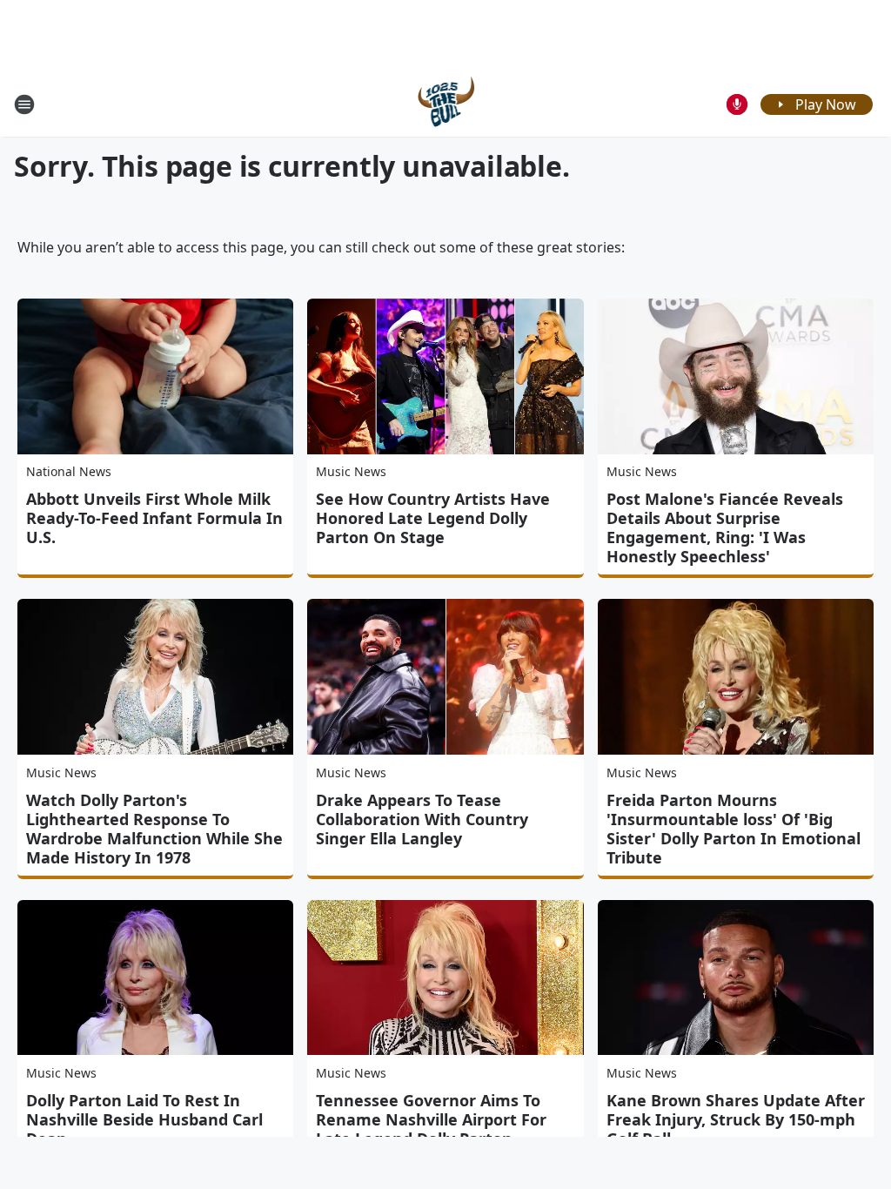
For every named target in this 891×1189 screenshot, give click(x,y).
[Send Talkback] (737, 104)
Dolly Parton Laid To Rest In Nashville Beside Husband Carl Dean (144, 1119)
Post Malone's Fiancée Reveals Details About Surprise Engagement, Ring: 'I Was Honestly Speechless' (724, 527)
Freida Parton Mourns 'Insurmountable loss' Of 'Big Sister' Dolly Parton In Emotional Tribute (733, 828)
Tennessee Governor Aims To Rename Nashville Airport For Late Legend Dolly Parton (431, 1119)
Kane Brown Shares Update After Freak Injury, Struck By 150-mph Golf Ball (735, 1119)
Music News (351, 471)
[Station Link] (446, 104)
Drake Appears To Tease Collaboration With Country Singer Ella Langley (422, 819)
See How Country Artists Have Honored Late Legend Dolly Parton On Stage (433, 518)
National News (68, 471)
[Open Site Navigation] (24, 104)
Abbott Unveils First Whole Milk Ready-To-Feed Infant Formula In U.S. (154, 518)
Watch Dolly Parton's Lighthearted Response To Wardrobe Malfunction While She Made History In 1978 (154, 828)
